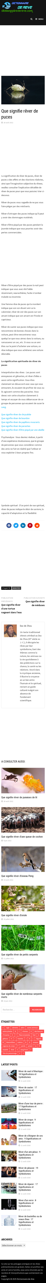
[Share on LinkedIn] (23, 525)
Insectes (16, 588)
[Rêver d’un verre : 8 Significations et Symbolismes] (9, 1200)
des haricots (38, 1031)
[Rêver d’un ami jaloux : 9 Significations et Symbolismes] (9, 1152)
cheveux (25, 1031)
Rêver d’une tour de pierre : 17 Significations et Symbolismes (31, 1106)
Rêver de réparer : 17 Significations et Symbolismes (28, 1187)
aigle (7, 1028)
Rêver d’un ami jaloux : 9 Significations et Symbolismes (29, 1155)
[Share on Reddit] (37, 525)
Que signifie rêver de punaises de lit (19, 797)
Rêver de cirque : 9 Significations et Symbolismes (27, 1122)
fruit (34, 1035)
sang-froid (24, 1050)
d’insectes (6, 1035)
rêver (12, 1050)
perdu (23, 1046)
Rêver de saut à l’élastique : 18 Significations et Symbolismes (31, 1074)
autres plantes (7, 1031)
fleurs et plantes (24, 1035)
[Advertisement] (23, 48)
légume (38, 1039)
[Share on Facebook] (9, 525)
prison (30, 1046)
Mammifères (10, 1042)
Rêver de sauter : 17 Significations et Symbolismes (28, 1090)
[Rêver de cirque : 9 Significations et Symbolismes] (9, 1120)
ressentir (5, 1050)
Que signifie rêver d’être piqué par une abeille (22, 429)
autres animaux (32, 1028)
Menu (40, 19)
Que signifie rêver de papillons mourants (20, 422)
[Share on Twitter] (16, 525)
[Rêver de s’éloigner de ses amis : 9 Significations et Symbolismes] (9, 1136)
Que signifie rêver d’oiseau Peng (17, 875)
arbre (22, 1028)
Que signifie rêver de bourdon (15, 418)
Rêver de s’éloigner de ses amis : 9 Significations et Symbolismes (31, 1138)
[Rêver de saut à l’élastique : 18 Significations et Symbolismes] (9, 1071)
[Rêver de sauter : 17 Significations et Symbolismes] (9, 1087)
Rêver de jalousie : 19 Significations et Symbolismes (28, 1171)
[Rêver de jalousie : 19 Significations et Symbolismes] (9, 1168)
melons (20, 1042)
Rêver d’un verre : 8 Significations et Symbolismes (27, 1203)
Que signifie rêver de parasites (15, 426)
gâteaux (5, 1039)
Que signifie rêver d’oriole (14, 915)
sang (3, 407)
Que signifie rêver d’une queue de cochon (22, 836)
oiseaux (35, 1042)
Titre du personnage (10, 1053)
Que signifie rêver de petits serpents (19, 954)
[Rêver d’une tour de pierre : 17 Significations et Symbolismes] (9, 1103)
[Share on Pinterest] (30, 525)
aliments (15, 1028)
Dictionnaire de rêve (25, 1279)
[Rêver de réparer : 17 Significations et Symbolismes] (9, 1184)
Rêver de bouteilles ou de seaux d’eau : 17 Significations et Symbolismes (30, 1220)
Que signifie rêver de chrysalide (16, 414)
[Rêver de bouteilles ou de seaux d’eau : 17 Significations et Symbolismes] (9, 1216)
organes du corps (9, 1046)
